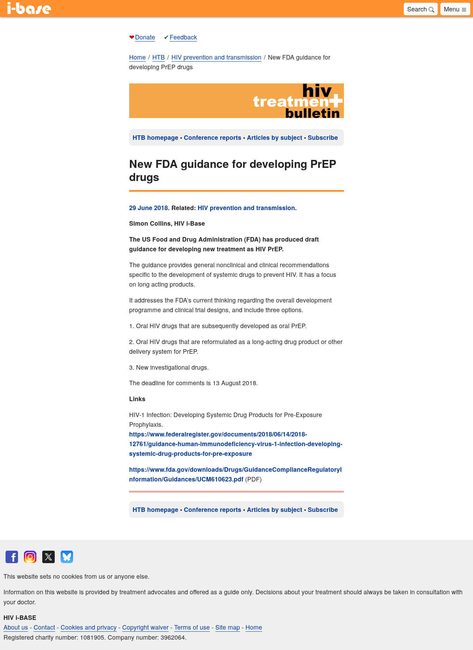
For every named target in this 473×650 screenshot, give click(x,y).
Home (137, 57)
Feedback (183, 37)
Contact (44, 627)
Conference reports (212, 137)
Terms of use (192, 627)
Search (418, 8)
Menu (452, 8)
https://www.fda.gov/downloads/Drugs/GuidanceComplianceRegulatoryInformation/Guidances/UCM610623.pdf (235, 474)
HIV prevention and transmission (246, 207)
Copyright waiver (145, 627)
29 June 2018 (148, 207)
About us (15, 627)
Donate (145, 37)
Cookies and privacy (89, 627)
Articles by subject (274, 137)
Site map (227, 627)
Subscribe (323, 137)
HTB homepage (155, 137)
